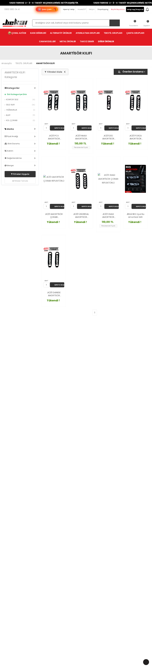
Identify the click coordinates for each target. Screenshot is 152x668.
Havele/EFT (82, 9)
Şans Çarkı (47, 9)
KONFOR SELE (20, 99)
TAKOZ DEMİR (87, 41)
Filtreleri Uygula (20, 174)
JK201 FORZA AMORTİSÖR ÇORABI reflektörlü (135, 137)
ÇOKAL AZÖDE (17, 33)
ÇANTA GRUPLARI (135, 33)
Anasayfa (6, 63)
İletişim (92, 9)
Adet (46, 124)
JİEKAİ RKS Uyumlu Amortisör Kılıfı (135, 216)
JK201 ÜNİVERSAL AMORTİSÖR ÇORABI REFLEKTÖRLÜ (81, 216)
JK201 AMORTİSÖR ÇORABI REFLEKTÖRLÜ (54, 216)
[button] (146, 23)
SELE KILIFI (20, 104)
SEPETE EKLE (59, 128)
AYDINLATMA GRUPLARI (88, 33)
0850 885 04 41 (12, 9)
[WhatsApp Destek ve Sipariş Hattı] (146, 662)
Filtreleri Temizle (21, 181)
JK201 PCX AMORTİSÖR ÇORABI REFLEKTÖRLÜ (54, 137)
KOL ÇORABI (20, 120)
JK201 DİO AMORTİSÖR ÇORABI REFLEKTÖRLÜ (108, 137)
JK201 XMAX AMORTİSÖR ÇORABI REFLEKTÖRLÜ (108, 216)
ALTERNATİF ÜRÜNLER (61, 33)
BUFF (20, 115)
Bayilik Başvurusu (118, 9)
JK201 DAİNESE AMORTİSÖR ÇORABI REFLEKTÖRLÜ (54, 294)
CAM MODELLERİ (47, 41)
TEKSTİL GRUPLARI (113, 33)
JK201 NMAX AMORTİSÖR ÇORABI (81, 137)
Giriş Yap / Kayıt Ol (135, 9)
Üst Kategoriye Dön (17, 94)
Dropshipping (103, 9)
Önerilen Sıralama (132, 71)
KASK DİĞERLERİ (38, 33)
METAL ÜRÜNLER (68, 41)
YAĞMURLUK (20, 109)
